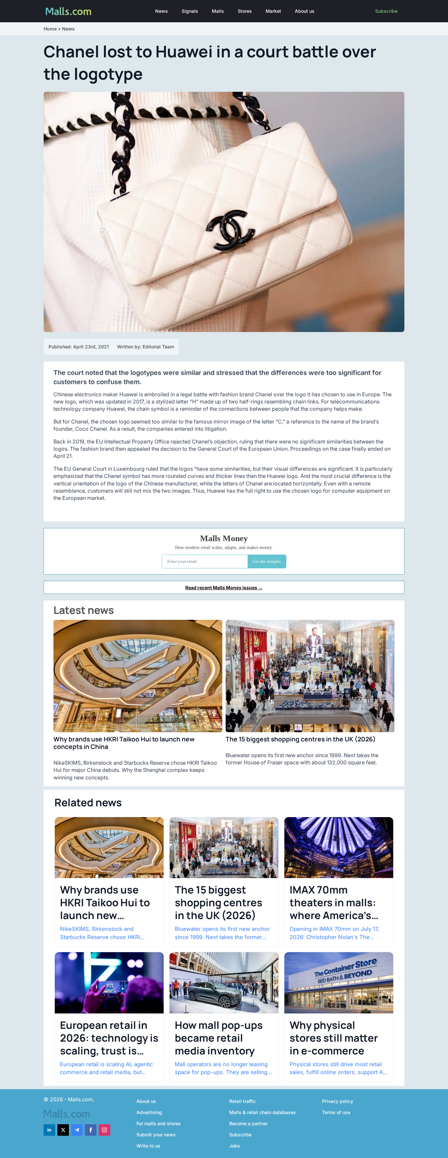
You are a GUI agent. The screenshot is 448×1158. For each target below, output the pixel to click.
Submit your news (156, 1134)
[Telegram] (77, 1130)
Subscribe (386, 11)
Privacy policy (337, 1101)
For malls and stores (158, 1123)
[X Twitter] (63, 1130)
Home (50, 28)
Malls (218, 11)
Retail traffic (242, 1101)
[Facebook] (90, 1130)
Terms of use (336, 1112)
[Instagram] (104, 1130)
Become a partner (248, 1123)
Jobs (234, 1145)
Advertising (149, 1112)
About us (305, 11)
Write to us (148, 1145)
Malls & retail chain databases (262, 1112)
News (161, 11)
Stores (245, 11)
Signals (190, 11)
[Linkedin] (49, 1130)
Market (273, 11)
